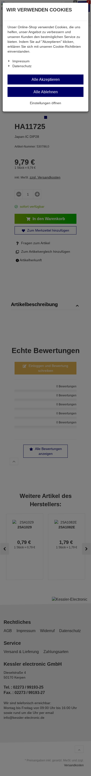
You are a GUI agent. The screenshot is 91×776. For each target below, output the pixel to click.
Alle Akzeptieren (46, 79)
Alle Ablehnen (45, 92)
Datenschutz (22, 66)
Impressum (21, 61)
